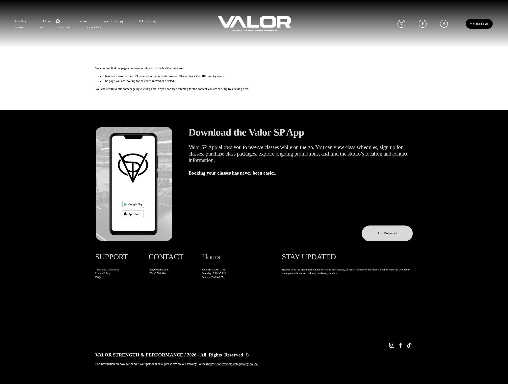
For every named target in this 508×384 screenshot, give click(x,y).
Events (19, 27)
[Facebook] (423, 24)
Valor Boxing (147, 21)
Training (81, 21)
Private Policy (102, 273)
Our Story (21, 21)
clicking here (148, 89)
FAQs (98, 277)
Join (41, 27)
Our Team (65, 27)
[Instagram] (401, 24)
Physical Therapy (112, 21)
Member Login (479, 23)
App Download (387, 233)
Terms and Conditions (107, 269)
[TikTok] (444, 24)
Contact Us (94, 27)
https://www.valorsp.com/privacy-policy (232, 364)
